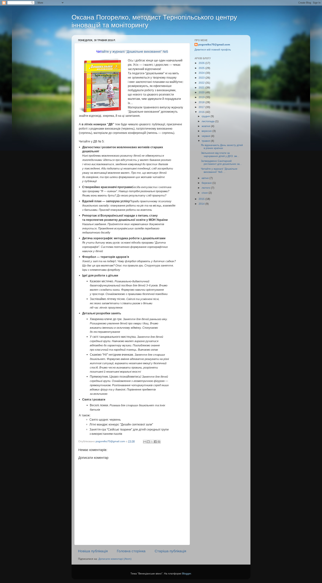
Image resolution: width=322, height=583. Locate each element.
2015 (202, 199)
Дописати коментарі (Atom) (115, 558)
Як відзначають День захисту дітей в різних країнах (222, 147)
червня (206, 136)
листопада (208, 121)
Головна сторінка (131, 551)
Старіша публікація (170, 551)
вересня (207, 131)
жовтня (206, 126)
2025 (202, 68)
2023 (202, 77)
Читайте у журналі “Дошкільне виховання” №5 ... (219, 170)
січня (205, 192)
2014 (202, 203)
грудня (206, 116)
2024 (202, 73)
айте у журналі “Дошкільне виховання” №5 (135, 51)
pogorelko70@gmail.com (214, 44)
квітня (205, 178)
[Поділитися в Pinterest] (159, 442)
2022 (202, 82)
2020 (202, 92)
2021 (202, 87)
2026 (202, 63)
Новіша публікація (93, 551)
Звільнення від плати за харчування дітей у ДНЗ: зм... (220, 154)
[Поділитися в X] (152, 442)
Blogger (186, 573)
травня (206, 140)
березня (207, 183)
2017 (202, 107)
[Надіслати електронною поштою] (145, 442)
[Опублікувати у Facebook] (155, 442)
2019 (202, 97)
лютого (206, 187)
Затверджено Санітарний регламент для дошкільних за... (221, 162)
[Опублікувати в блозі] (148, 442)
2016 (202, 112)
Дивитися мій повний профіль (213, 49)
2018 (202, 102)
